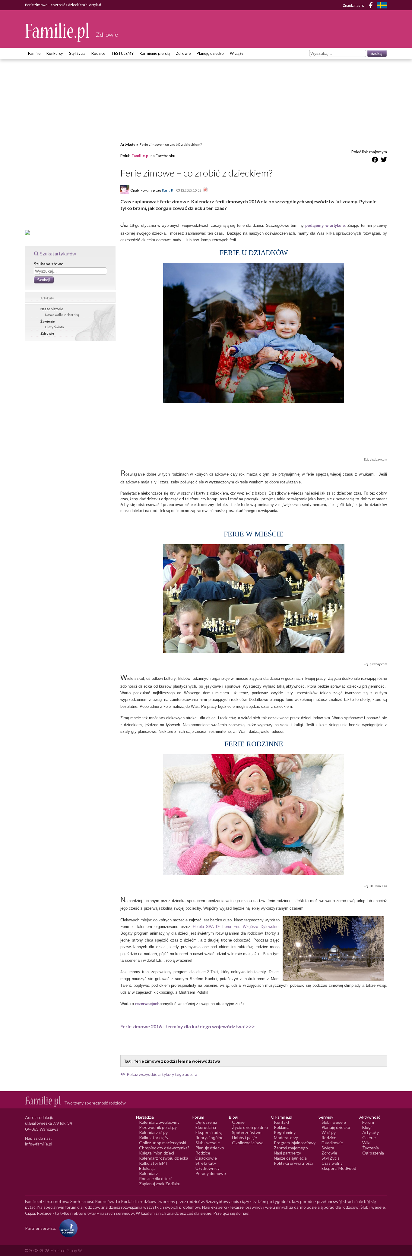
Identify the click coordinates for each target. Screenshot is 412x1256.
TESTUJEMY (122, 53)
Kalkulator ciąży (153, 1137)
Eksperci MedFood (339, 1168)
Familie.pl (141, 155)
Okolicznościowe (248, 1142)
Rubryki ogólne (209, 1137)
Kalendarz (148, 1173)
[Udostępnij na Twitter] (384, 161)
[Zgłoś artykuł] (205, 190)
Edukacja (147, 1168)
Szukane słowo (49, 263)
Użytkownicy (207, 1168)
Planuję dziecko (210, 53)
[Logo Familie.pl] (57, 32)
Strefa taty (205, 1163)
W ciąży (236, 53)
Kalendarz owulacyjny (159, 1122)
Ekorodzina (205, 1127)
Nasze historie (51, 309)
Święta (328, 1147)
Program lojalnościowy (294, 1142)
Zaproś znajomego (291, 1147)
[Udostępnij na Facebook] (375, 161)
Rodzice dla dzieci (155, 1178)
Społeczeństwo (246, 1132)
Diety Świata (54, 327)
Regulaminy (285, 1132)
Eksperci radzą (208, 1132)
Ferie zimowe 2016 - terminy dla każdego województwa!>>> (187, 1026)
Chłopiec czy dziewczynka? (164, 1147)
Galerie (369, 1137)
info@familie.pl (38, 1143)
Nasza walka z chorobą (62, 315)
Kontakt (282, 1122)
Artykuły (47, 298)
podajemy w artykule (325, 225)
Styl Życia (331, 1158)
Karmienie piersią (155, 53)
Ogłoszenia (206, 1122)
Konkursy (54, 53)
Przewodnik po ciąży (158, 1127)
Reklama (282, 1127)
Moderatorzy (286, 1137)
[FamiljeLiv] (382, 5)
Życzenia (370, 1147)
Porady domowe (210, 1173)
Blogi (367, 1127)
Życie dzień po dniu (250, 1127)
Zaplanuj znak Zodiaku (159, 1183)
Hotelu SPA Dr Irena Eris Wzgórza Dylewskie (235, 926)
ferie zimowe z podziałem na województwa (177, 1061)
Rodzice (98, 53)
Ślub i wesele (207, 1142)
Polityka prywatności (293, 1163)
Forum (368, 1122)
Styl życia (77, 53)
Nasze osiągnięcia (290, 1158)
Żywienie (47, 321)
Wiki (366, 1142)
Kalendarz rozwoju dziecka (163, 1158)
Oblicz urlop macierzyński (162, 1142)
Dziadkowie (206, 1158)
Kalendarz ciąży (153, 1132)
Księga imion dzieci (156, 1152)
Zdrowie (183, 53)
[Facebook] (372, 6)
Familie (34, 53)
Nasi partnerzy (287, 1152)
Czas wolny (332, 1163)
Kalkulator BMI (153, 1163)
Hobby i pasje (244, 1137)
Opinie (238, 1122)
